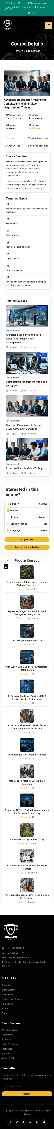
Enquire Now (27, 540)
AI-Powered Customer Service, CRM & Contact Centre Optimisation (27, 698)
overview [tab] (9, 138)
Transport (6, 1053)
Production (7, 1049)
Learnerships (8, 994)
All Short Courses (10, 1030)
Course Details (32, 50)
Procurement (8, 1034)
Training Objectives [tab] (38, 138)
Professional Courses (12, 999)
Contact (6, 1013)
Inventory (6, 1039)
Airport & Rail (8, 1058)
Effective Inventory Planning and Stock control (27, 867)
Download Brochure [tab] (38, 145)
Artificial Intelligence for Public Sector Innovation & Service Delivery (27, 727)
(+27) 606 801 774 (15, 953)
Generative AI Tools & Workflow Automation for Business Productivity (27, 812)
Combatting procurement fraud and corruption (26, 383)
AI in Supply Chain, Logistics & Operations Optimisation (27, 668)
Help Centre (7, 1004)
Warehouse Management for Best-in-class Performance (27, 896)
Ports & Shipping (10, 1044)
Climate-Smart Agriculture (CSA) (27, 839)
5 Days (19, 589)
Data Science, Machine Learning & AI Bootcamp (27, 782)
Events (5, 1008)
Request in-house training (27, 547)
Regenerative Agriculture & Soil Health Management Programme (27, 613)
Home (17, 50)
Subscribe (27, 1094)
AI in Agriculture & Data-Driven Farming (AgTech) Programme (27, 583)
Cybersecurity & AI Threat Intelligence (27, 754)
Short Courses (9, 989)
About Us (6, 985)
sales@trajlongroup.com (17, 957)
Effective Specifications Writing (24, 468)
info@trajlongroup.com (37, 3)
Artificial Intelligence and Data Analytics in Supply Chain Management (23, 338)
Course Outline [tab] (12, 145)
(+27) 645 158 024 (12, 3)
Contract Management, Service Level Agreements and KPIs (24, 427)
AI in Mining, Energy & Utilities (27, 640)
